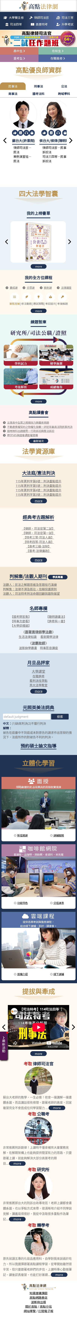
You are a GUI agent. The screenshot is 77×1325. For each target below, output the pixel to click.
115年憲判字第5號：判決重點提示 (38, 486)
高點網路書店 (38, 1297)
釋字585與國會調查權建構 (22, 435)
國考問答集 (20, 617)
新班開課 (22, 835)
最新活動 (3, 1046)
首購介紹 (22, 974)
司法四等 (16, 24)
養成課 (14, 287)
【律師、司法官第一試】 (38, 533)
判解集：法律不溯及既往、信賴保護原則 (30, 589)
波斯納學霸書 (28, 648)
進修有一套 (56, 621)
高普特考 (42, 24)
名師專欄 (38, 608)
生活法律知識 (28, 637)
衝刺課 (48, 287)
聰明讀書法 (56, 617)
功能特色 (22, 903)
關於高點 (31, 1306)
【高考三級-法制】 (38, 546)
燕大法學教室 (38, 685)
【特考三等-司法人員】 (38, 537)
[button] (5, 140)
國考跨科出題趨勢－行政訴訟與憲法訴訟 (30, 431)
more (38, 266)
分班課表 (58, 903)
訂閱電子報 (45, 1311)
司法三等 (67, 17)
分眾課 (31, 287)
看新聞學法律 (49, 637)
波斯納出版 (38, 1302)
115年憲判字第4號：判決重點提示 (38, 490)
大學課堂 (38, 671)
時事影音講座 (49, 648)
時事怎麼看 (20, 621)
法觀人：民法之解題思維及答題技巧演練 (30, 585)
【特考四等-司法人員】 (38, 542)
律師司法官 (41, 17)
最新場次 (38, 441)
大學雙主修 (16, 17)
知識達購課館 (38, 1293)
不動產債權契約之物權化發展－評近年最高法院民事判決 (40, 427)
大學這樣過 (20, 626)
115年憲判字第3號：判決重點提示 (38, 495)
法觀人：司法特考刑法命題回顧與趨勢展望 (31, 594)
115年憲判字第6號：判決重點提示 (38, 481)
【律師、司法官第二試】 (38, 529)
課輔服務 (58, 835)
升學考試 (67, 24)
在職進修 (38, 676)
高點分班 (46, 1306)
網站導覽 (30, 1311)
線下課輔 (58, 974)
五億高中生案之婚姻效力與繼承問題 (28, 422)
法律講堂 (66, 287)
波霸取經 (38, 643)
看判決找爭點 (38, 681)
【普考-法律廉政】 (38, 551)
